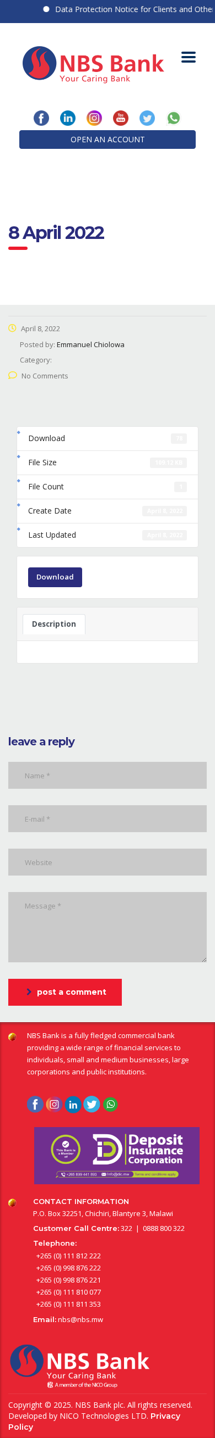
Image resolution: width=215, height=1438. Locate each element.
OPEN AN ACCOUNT (108, 139)
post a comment (71, 992)
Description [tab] (54, 624)
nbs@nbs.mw (80, 1319)
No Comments (45, 376)
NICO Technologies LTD (103, 1416)
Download (55, 577)
